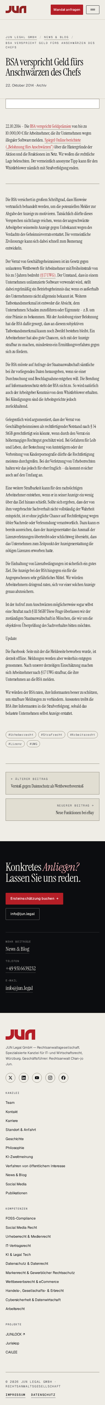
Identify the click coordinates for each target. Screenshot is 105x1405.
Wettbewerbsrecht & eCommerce (32, 1281)
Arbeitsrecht (15, 1308)
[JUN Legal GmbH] (52, 1034)
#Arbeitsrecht (82, 734)
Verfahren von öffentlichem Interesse (35, 1166)
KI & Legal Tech (18, 1254)
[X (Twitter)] (10, 1078)
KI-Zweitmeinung (19, 1156)
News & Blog (56, 37)
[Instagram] (50, 1078)
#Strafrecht (51, 734)
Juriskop (12, 1343)
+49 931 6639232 (21, 968)
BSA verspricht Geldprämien (50, 126)
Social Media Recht (21, 1227)
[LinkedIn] (24, 1078)
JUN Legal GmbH (21, 37)
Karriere (12, 1120)
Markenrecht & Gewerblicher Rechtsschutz (40, 1272)
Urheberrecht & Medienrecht (28, 1236)
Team (10, 1102)
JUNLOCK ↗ (15, 1334)
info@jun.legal (22, 913)
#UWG (33, 744)
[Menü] (92, 9)
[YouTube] (37, 1078)
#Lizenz (15, 744)
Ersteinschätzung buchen (34, 898)
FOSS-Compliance (21, 1218)
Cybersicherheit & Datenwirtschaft (33, 1299)
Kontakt (12, 1111)
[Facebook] (63, 1078)
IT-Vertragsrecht (18, 1245)
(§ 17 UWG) (48, 275)
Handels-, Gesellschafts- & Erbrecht (35, 1290)
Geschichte (15, 1139)
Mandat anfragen (67, 9)
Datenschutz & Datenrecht (27, 1263)
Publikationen (16, 1193)
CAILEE (11, 1352)
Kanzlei (13, 1093)
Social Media (16, 1184)
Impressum (15, 1395)
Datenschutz (43, 1395)
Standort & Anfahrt (21, 1129)
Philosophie (15, 1147)
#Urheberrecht (20, 734)
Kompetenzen (17, 1208)
